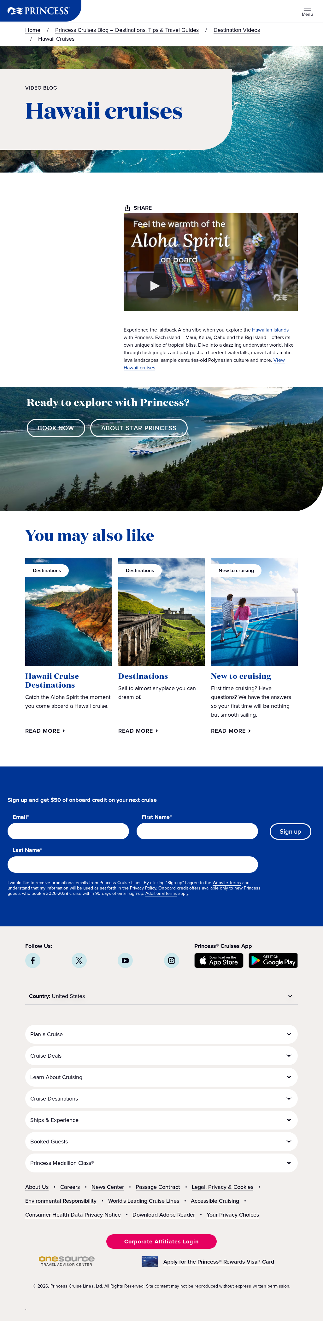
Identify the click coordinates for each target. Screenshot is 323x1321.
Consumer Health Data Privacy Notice (73, 1215)
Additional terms (161, 893)
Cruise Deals (46, 1056)
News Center (107, 1187)
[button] (56, 428)
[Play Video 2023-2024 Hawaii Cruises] (154, 285)
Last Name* (27, 850)
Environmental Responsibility (61, 1201)
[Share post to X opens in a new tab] (79, 960)
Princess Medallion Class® (62, 1163)
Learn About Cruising (56, 1077)
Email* (21, 817)
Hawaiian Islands (270, 329)
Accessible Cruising (215, 1201)
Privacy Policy (143, 888)
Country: (39, 996)
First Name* (157, 817)
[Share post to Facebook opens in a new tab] (32, 960)
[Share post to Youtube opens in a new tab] (125, 960)
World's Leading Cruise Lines (143, 1201)
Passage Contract (158, 1187)
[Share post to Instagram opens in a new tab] (171, 960)
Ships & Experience (54, 1120)
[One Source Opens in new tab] (67, 1264)
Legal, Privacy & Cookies (222, 1187)
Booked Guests (49, 1141)
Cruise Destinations (54, 1099)
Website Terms (227, 882)
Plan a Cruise (46, 1034)
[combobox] (173, 996)
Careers (70, 1187)
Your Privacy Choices (233, 1215)
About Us (37, 1187)
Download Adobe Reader (163, 1215)
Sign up (290, 831)
